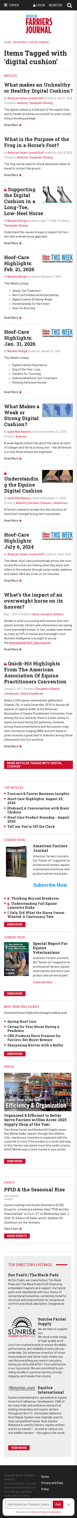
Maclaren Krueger (17, 220)
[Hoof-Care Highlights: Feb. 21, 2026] (57, 258)
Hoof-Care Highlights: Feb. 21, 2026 (19, 263)
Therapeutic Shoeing (41, 103)
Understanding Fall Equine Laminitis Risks (32, 905)
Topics (14, 5)
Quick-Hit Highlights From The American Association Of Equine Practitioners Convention (35, 672)
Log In (40, 5)
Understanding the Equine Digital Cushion (23, 484)
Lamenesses (60, 503)
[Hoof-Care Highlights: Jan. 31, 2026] (57, 333)
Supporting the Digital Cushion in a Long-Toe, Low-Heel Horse (23, 201)
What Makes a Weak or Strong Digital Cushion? (21, 415)
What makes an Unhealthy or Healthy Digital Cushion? (38, 87)
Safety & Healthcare (31, 693)
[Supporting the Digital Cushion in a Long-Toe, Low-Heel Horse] (57, 194)
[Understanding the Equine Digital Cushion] (57, 476)
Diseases (45, 503)
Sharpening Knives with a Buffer (35, 1045)
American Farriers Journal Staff (25, 98)
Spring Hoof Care (21, 1021)
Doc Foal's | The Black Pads (33, 1274)
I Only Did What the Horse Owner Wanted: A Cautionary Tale (35, 914)
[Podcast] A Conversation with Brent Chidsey (38, 810)
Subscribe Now (43, 982)
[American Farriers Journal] (16, 862)
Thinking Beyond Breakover (35, 898)
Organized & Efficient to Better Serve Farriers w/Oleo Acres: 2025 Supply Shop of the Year (35, 1120)
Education (33, 503)
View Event (11, 1228)
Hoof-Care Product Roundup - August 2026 (38, 819)
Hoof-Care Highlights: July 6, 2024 (19, 540)
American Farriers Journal (50, 848)
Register (55, 5)
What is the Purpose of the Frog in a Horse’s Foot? (36, 142)
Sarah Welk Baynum (18, 431)
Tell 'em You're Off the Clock (31, 826)
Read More (11, 125)
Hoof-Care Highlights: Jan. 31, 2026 (20, 338)
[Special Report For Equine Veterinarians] (16, 959)
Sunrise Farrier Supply (52, 1321)
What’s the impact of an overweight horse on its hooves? (33, 600)
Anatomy (22, 103)
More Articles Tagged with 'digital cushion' (34, 764)
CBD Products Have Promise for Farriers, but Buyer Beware (34, 1038)
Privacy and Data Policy (52, 1483)
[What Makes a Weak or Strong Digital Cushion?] (57, 410)
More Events (17, 1236)
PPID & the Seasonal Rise (34, 1189)
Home (7, 42)
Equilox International (51, 1390)
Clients (35, 614)
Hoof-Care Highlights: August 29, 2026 (35, 801)
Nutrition (58, 614)
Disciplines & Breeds (48, 688)
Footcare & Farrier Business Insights (38, 793)
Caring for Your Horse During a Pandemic (33, 1028)
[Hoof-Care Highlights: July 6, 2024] (57, 536)
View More (15, 924)
